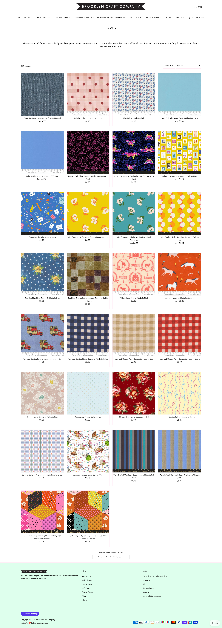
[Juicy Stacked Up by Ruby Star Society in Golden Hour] (179, 213)
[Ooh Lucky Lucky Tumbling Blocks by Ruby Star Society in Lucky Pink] (42, 512)
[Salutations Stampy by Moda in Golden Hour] (179, 152)
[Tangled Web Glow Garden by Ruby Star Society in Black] (88, 152)
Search (146, 592)
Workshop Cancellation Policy (155, 576)
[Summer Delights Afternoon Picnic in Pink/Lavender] (42, 451)
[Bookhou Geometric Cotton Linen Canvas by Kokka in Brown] (88, 274)
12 (113, 556)
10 (107, 556)
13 (117, 556)
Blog (168, 17)
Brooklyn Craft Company (45, 619)
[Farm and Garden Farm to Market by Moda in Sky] (42, 335)
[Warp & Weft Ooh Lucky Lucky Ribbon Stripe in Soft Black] (134, 451)
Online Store (62, 17)
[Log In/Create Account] (195, 7)
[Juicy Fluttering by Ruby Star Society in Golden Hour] (88, 213)
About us (146, 580)
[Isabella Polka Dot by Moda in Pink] (88, 94)
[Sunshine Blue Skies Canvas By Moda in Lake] (42, 274)
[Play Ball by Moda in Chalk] (134, 94)
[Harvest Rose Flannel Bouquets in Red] (134, 393)
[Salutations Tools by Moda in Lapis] (42, 213)
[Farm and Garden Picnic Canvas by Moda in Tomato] (179, 335)
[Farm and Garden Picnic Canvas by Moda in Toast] (134, 335)
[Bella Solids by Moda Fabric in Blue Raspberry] (179, 94)
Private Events (153, 17)
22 (123, 556)
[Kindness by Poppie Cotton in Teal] (88, 393)
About (179, 17)
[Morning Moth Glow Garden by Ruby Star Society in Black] (134, 152)
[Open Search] (192, 7)
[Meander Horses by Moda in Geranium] (179, 274)
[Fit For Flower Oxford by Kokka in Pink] (42, 393)
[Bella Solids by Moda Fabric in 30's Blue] (42, 152)
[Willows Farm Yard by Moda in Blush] (134, 274)
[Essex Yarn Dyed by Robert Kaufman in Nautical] (42, 94)
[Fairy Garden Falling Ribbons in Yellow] (179, 393)
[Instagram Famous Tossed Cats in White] (88, 451)
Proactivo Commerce (40, 623)
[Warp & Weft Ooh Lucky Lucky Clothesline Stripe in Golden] (179, 451)
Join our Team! (196, 17)
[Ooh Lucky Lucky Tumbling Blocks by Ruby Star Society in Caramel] (88, 512)
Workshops (24, 17)
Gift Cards (136, 17)
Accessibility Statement (152, 596)
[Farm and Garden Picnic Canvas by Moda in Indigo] (88, 335)
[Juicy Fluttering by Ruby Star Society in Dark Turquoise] (134, 213)
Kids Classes (43, 17)
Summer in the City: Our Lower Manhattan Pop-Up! (100, 17)
